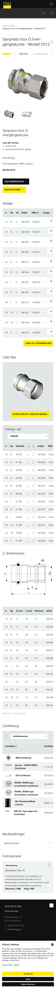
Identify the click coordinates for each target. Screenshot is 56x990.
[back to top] (51, 905)
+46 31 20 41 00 (16, 925)
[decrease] (44, 221)
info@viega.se (15, 929)
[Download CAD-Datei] (28, 446)
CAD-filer (23, 53)
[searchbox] (26, 13)
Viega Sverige (9, 25)
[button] (28, 843)
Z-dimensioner (40, 53)
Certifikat (10, 746)
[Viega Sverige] (7, 4)
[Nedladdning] (29, 454)
